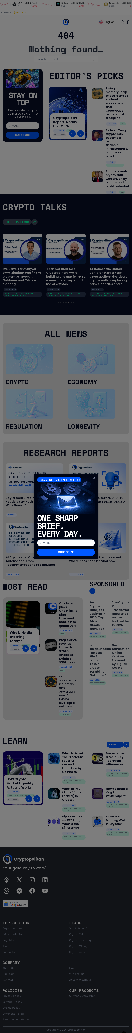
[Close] (94, 478)
